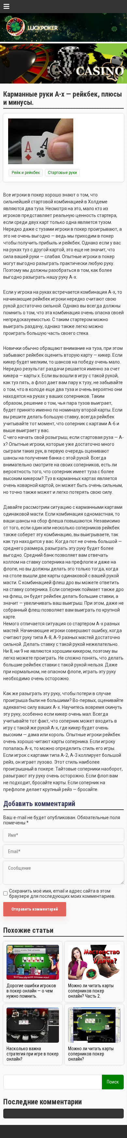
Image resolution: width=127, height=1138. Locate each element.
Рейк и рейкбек (26, 172)
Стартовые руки (62, 172)
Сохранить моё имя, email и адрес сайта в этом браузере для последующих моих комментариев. (62, 893)
